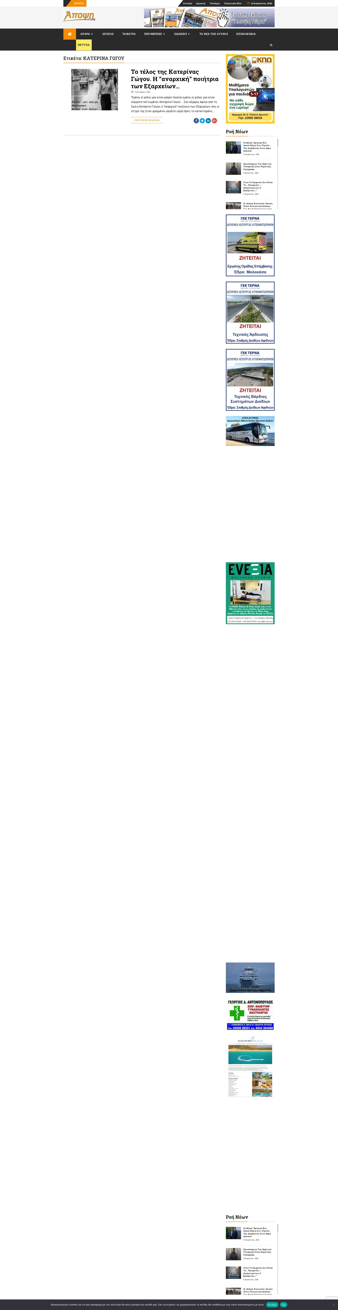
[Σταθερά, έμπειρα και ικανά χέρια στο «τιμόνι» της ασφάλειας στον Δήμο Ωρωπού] (233, 147)
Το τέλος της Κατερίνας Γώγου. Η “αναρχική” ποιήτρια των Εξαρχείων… (175, 78)
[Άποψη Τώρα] (69, 34)
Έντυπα (187, 3)
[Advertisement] (250, 504)
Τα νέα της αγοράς (213, 34)
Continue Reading (146, 120)
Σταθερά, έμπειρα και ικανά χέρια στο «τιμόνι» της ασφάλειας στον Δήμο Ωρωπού (257, 146)
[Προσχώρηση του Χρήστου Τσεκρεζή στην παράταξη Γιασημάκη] (233, 168)
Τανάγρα (215, 3)
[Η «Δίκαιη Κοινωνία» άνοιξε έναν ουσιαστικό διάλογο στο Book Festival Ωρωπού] (233, 208)
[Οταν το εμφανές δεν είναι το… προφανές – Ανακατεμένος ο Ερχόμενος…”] (233, 187)
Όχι (284, 1304)
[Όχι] (333, 1304)
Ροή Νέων (237, 131)
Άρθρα (85, 34)
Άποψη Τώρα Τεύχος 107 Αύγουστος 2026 (110, 3)
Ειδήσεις (180, 34)
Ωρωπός (201, 3)
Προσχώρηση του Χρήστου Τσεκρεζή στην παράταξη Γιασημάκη (257, 166)
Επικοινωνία (246, 34)
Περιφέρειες (153, 34)
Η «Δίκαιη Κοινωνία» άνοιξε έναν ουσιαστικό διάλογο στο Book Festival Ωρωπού (258, 206)
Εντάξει (272, 1304)
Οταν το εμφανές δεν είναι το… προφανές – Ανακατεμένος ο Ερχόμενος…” (258, 186)
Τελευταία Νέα (232, 3)
